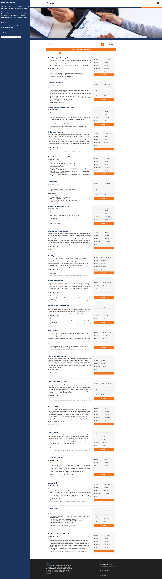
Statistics (5, 22)
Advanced (110, 44)
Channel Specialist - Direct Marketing (61, 107)
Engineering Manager (55, 132)
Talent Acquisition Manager (57, 381)
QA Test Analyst (53, 483)
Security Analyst (53, 508)
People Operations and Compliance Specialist (64, 534)
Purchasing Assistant (55, 281)
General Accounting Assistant (58, 305)
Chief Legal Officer (54, 407)
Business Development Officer (58, 206)
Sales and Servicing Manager (58, 231)
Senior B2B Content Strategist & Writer (61, 157)
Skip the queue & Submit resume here (81, 49)
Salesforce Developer (55, 83)
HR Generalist (53, 331)
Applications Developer (56, 458)
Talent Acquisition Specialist (58, 356)
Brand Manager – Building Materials (60, 58)
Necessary (5, 12)
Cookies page (6, 32)
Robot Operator (53, 256)
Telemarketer (52, 182)
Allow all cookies (16, 36)
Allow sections (6, 36)
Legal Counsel (53, 432)
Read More (103, 74)
